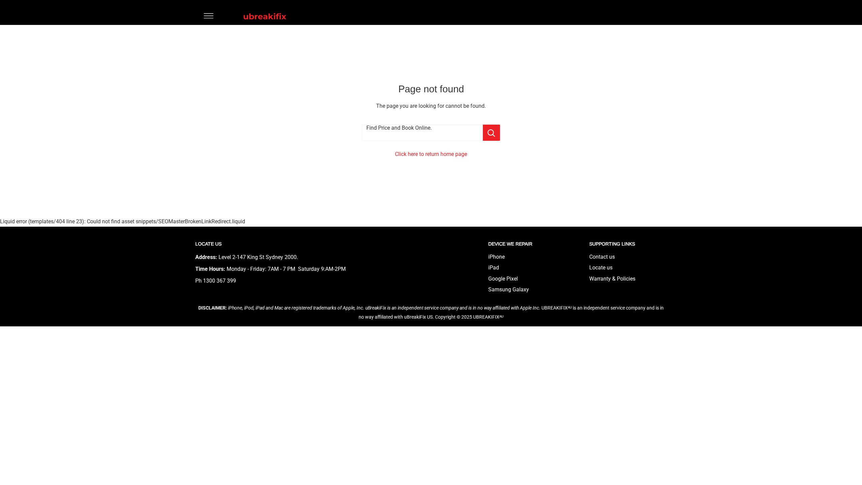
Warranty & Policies (612, 279)
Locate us (600, 267)
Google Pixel (503, 279)
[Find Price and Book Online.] (491, 133)
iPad (493, 267)
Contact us (602, 257)
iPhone (496, 257)
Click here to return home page (431, 154)
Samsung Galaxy (508, 289)
